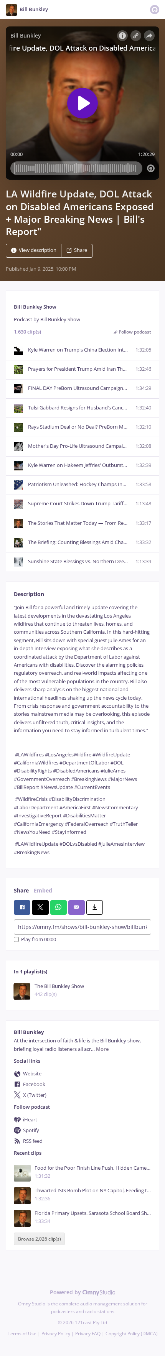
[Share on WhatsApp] (58, 907)
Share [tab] (21, 890)
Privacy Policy (55, 1333)
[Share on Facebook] (22, 907)
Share (80, 250)
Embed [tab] (43, 890)
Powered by (66, 1292)
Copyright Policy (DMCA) (132, 1333)
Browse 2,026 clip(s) (39, 1239)
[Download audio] (94, 907)
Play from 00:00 (38, 939)
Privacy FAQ (88, 1333)
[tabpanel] (82, 729)
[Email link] (76, 907)
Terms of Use (22, 1333)
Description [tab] (29, 594)
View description (37, 250)
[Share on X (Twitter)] (40, 907)
